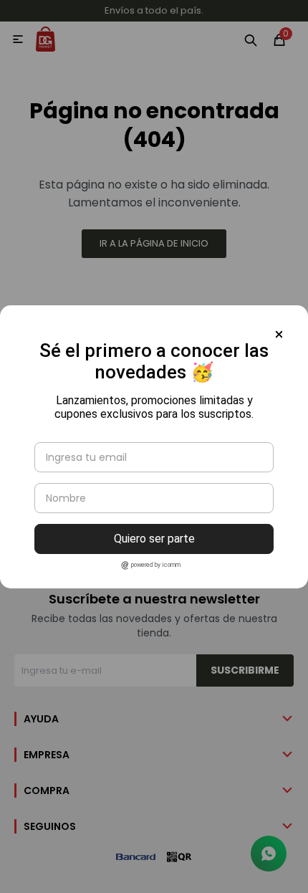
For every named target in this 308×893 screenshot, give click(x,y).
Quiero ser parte (154, 538)
